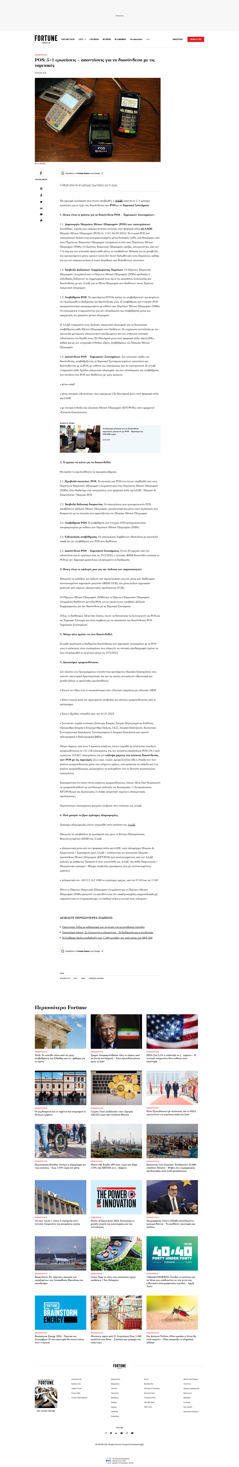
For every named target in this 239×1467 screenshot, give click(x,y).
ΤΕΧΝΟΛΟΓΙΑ (96, 1217)
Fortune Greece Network (79, 1398)
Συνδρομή (186, 1402)
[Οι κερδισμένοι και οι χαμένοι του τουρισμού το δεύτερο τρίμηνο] (60, 1088)
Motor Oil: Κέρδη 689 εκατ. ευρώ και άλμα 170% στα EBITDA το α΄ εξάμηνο (114, 1166)
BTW (142, 1445)
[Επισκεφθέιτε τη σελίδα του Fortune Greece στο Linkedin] (116, 1433)
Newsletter (186, 1398)
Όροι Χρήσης (187, 1407)
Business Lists (76, 1384)
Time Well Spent (149, 1402)
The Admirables (136, 39)
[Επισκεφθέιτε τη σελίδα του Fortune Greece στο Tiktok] (127, 1433)
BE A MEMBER (120, 39)
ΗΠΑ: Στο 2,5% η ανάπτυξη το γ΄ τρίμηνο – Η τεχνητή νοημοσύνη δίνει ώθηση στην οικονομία (171, 1058)
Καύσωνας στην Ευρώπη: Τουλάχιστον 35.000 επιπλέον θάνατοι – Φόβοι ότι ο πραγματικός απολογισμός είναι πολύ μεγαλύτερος (171, 1168)
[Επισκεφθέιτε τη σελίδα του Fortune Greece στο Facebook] (106, 1433)
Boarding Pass (148, 1384)
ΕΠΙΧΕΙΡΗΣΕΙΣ (96, 1161)
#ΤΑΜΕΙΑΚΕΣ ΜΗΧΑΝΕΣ (96, 978)
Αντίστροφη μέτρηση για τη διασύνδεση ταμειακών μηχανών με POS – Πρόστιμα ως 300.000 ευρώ (123, 431)
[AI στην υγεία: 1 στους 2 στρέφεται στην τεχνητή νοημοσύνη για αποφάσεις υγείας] (60, 1197)
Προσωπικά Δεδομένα (190, 1412)
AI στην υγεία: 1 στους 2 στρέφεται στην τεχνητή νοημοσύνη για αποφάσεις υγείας (57, 1222)
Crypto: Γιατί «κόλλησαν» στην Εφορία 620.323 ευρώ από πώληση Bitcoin (112, 1113)
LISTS (81, 39)
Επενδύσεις (115, 1398)
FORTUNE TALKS (68, 39)
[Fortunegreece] (46, 43)
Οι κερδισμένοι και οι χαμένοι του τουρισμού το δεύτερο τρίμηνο (60, 1113)
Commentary (115, 1416)
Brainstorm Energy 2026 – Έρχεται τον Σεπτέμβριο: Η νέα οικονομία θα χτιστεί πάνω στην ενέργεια (59, 1339)
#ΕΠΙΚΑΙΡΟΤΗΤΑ (65, 978)
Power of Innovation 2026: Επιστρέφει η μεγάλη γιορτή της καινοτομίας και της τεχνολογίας (113, 1224)
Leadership (114, 1412)
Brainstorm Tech (149, 1393)
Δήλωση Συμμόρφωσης (191, 1388)
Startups (114, 1402)
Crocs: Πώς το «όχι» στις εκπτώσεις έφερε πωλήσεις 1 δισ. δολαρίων (113, 1278)
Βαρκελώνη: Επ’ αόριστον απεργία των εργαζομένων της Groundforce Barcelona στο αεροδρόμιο (59, 1280)
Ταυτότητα (187, 1384)
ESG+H (146, 1379)
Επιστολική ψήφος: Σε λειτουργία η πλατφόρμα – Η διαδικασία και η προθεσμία (107, 932)
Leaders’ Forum (76, 1388)
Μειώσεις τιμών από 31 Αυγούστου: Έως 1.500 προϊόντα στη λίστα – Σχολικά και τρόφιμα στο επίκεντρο (116, 1339)
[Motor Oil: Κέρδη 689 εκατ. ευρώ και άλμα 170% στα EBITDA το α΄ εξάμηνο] (116, 1141)
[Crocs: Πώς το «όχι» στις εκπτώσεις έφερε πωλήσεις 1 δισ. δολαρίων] (116, 1253)
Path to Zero (148, 1407)
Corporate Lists (76, 1379)
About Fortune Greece (190, 1379)
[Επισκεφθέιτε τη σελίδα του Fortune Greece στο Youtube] (121, 1434)
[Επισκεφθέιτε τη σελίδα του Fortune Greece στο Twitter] (111, 1433)
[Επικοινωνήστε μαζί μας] (132, 1433)
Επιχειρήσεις (115, 1384)
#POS (76, 978)
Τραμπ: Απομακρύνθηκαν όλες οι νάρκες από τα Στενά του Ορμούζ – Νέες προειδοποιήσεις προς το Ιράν (115, 1058)
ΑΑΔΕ (131, 825)
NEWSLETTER (195, 39)
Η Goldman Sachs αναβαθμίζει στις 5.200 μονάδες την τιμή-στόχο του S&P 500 (107, 938)
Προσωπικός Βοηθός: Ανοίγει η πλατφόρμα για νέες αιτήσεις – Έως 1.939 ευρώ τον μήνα (60, 1166)
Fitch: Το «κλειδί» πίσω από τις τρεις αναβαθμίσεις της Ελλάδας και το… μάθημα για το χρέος (60, 1058)
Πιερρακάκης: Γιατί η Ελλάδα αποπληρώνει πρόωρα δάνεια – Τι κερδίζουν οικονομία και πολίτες (171, 1224)
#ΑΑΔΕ (83, 978)
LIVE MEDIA (94, 39)
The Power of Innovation (152, 1388)
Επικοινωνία (187, 1393)
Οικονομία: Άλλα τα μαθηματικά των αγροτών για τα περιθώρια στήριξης (103, 927)
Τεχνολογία (115, 1393)
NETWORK (107, 39)
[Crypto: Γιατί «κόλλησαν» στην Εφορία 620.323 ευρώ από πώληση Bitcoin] (116, 1088)
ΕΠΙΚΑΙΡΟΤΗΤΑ (41, 55)
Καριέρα (114, 1407)
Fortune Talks (75, 1393)
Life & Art (114, 1388)
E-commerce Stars (149, 1398)
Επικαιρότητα (115, 1379)
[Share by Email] (41, 214)
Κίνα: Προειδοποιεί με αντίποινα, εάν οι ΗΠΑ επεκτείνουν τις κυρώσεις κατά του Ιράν (171, 1113)
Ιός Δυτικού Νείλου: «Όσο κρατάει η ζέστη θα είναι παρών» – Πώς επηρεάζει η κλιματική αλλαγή (171, 1339)
